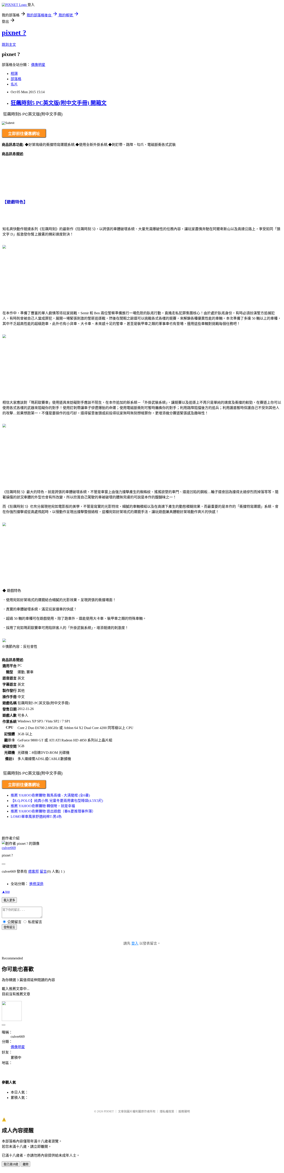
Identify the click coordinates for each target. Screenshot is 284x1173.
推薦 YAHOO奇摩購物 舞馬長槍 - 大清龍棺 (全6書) (50, 795)
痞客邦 (33, 871)
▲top (6, 891)
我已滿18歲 (11, 1164)
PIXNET (109, 1111)
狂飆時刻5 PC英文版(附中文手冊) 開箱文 (58, 103)
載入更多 (9, 900)
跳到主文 (9, 44)
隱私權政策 (167, 1111)
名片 (14, 84)
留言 (43, 871)
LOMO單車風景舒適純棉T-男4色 (36, 816)
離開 (25, 1164)
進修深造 (36, 884)
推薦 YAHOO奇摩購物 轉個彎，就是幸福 (43, 806)
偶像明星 (38, 65)
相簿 (14, 73)
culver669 (9, 848)
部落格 (16, 79)
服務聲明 (184, 1111)
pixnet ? (14, 33)
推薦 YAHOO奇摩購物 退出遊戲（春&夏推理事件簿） (53, 811)
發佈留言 (9, 927)
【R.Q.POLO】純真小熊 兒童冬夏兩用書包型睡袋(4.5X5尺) (57, 801)
